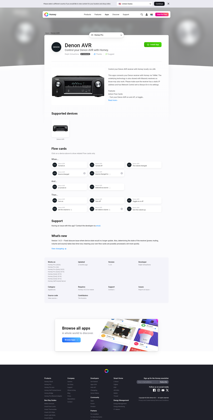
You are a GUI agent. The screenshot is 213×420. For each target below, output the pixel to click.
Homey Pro (47, 384)
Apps (107, 14)
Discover (115, 14)
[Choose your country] (152, 14)
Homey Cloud (48, 381)
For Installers (95, 414)
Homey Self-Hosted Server (52, 390)
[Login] (147, 14)
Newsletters (71, 399)
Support (126, 14)
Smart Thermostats (50, 409)
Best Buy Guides (50, 400)
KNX (115, 387)
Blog (68, 393)
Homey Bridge (48, 393)
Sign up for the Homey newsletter (156, 378)
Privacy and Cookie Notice (146, 400)
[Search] (142, 14)
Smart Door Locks (50, 406)
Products (87, 14)
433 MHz (116, 390)
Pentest (93, 406)
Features (98, 14)
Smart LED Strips (49, 412)
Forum (93, 403)
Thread (116, 396)
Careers (69, 381)
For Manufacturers (96, 417)
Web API (93, 387)
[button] (134, 4)
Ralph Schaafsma (144, 265)
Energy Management (120, 403)
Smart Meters (48, 418)
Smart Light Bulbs (49, 415)
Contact (69, 402)
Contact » (111, 290)
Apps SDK (94, 384)
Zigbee (116, 384)
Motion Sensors (49, 403)
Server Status (95, 393)
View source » (52, 298)
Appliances (51, 290)
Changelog (94, 390)
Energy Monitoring (119, 406)
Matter (116, 393)
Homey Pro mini (49, 387)
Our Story (70, 384)
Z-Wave (116, 381)
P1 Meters (117, 409)
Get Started (94, 381)
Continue (159, 4)
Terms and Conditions (162, 400)
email (98, 226)
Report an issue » (144, 290)
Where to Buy (71, 390)
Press (69, 396)
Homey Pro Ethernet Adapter (53, 396)
